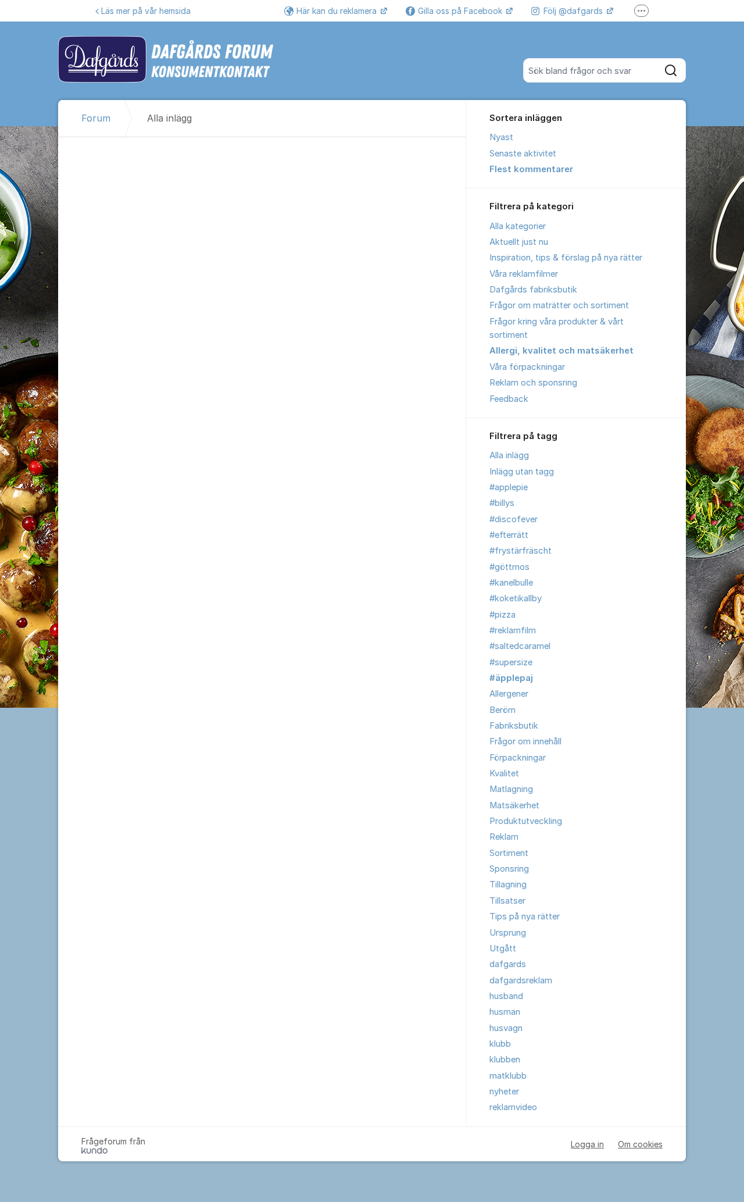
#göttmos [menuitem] (509, 567)
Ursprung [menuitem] (507, 933)
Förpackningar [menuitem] (517, 757)
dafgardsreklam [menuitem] (520, 980)
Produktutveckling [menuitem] (525, 821)
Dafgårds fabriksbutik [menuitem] (533, 289)
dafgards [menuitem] (507, 964)
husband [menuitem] (506, 996)
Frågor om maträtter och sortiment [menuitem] (559, 305)
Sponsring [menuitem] (509, 869)
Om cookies (640, 1144)
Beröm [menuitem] (502, 710)
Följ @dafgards (574, 11)
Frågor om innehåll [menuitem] (525, 741)
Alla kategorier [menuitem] (517, 226)
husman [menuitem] (504, 1012)
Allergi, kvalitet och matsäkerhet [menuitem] (561, 350)
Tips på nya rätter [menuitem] (524, 916)
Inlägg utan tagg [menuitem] (521, 471)
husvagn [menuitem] (506, 1028)
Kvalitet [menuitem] (504, 773)
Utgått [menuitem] (502, 948)
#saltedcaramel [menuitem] (519, 646)
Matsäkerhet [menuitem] (514, 805)
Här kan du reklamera (337, 11)
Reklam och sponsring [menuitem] (533, 382)
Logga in (587, 1144)
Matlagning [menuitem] (511, 789)
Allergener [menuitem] (508, 694)
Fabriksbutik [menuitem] (513, 726)
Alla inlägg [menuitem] (509, 455)
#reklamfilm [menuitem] (512, 630)
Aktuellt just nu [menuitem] (518, 242)
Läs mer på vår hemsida (146, 11)
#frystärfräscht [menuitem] (520, 550)
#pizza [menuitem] (502, 614)
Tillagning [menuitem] (508, 884)
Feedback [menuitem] (508, 399)
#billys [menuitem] (501, 503)
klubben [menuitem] (504, 1059)
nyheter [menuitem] (504, 1091)
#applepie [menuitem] (508, 487)
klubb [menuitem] (500, 1044)
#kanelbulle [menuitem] (511, 582)
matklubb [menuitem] (508, 1076)
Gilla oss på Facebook (461, 11)
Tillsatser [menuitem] (507, 901)
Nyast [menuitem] (501, 137)
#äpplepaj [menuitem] (511, 678)
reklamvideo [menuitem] (513, 1107)
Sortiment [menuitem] (508, 853)
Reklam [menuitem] (503, 837)
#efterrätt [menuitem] (508, 535)
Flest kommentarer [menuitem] (531, 169)
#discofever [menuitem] (513, 519)
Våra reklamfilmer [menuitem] (523, 274)
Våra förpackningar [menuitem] (527, 367)
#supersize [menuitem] (510, 662)
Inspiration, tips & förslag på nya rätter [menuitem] (565, 257)
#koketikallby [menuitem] (515, 598)
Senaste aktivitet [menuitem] (522, 153)
